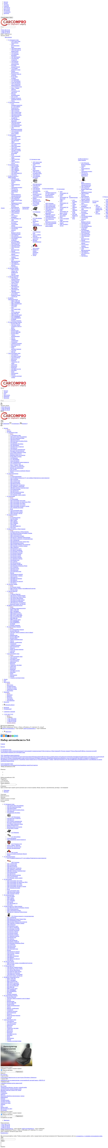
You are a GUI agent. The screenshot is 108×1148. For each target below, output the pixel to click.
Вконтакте (8, 731)
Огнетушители (34, 765)
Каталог (6, 390)
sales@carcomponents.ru (8, 728)
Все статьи (3, 1086)
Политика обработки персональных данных (12, 1096)
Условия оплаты (5, 1100)
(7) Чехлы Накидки (15, 594)
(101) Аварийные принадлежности (25, 759)
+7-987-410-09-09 (5, 31)
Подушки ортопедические (27, 758)
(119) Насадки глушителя (94, 756)
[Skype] (15, 736)
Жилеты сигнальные (11, 765)
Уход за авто (89, 759)
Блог (5, 393)
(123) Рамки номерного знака (42, 758)
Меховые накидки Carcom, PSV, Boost (11, 1090)
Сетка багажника (11, 759)
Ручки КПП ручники (82, 758)
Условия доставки (5, 1101)
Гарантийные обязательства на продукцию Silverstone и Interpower (18, 1077)
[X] (8, 736)
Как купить (7, 395)
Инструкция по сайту (6, 1108)
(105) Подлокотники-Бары (24, 756)
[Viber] (10, 736)
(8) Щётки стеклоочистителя (18, 608)
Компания (6, 396)
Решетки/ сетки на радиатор (68, 758)
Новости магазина (7, 1070)
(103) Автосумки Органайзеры (9, 756)
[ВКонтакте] (2, 736)
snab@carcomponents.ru (29, 728)
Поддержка (4, 1110)
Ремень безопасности (55, 758)
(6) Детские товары (15, 587)
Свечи (18, 765)
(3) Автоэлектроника (15, 476)
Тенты (12, 761)
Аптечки (3, 765)
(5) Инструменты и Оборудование (19, 531)
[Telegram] (17, 736)
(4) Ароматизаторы (15, 517)
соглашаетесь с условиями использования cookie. (89, 1136)
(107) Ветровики (83, 756)
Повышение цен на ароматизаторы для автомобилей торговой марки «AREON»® (23, 1080)
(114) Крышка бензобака (72, 756)
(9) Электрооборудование (17, 629)
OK (2, 1137)
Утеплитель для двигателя (66, 759)
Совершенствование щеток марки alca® (11, 1083)
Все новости (4, 1074)
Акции (6, 392)
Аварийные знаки (25, 765)
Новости (3, 1094)
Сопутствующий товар (16, 656)
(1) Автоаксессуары (15, 435)
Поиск (2, 1140)
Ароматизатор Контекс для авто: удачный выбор (14, 1087)
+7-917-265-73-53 (5, 30)
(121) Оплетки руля (40, 759)
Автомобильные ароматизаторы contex (11, 1088)
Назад (8, 429)
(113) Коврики (91, 758)
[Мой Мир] (6, 736)
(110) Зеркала (61, 756)
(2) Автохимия (14, 499)
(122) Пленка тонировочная (12, 758)
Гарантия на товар (6, 1103)
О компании (4, 1093)
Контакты (6, 398)
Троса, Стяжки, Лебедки (52, 759)
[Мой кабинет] (1, 404)
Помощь (3, 1098)
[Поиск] (1, 402)
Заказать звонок (11, 722)
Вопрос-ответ (4, 1107)
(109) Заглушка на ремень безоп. (49, 756)
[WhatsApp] (13, 736)
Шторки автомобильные (79, 759)
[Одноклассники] (4, 736)
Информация (4, 1097)
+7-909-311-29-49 (5, 32)
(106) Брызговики (36, 756)
